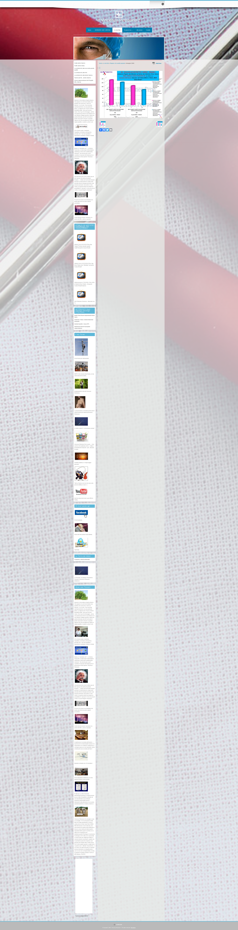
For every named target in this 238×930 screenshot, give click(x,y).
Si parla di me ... (128, 30)
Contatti (148, 30)
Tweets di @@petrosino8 (81, 916)
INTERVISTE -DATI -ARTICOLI (102, 30)
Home (89, 30)
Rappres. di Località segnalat (117, 63)
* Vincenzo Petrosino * (119, 20)
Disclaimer (133, 927)
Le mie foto (117, 30)
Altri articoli (139, 30)
